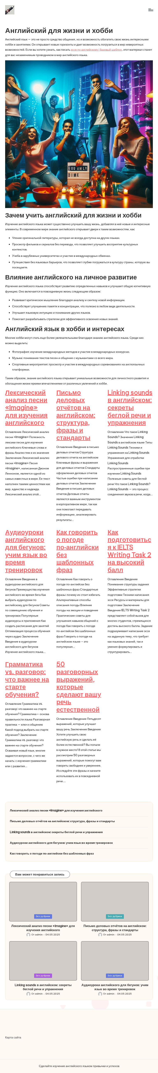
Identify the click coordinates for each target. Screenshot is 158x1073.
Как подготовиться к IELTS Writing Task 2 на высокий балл (129, 551)
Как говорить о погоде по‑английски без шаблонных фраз (77, 551)
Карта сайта (13, 1037)
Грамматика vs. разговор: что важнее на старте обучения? (27, 679)
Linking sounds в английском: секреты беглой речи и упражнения (130, 407)
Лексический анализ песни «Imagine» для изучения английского (26, 407)
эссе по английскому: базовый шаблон (96, 49)
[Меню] (150, 10)
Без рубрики (43, 916)
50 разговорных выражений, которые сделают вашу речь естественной (78, 686)
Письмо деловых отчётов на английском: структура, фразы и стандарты (75, 415)
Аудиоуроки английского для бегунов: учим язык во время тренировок (26, 551)
